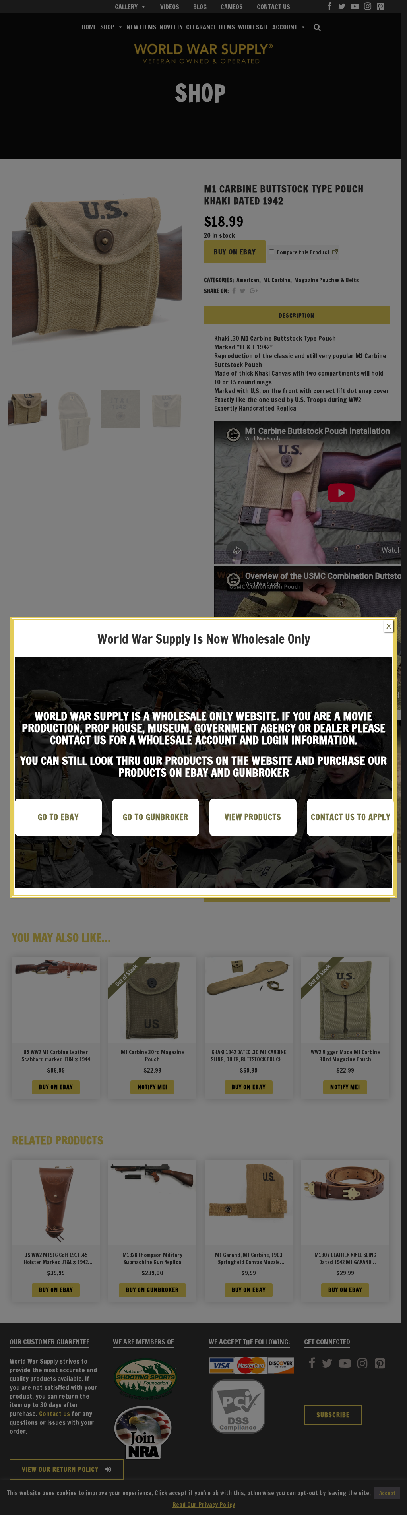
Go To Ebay (58, 817)
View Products (253, 817)
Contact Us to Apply (350, 817)
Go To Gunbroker (155, 817)
